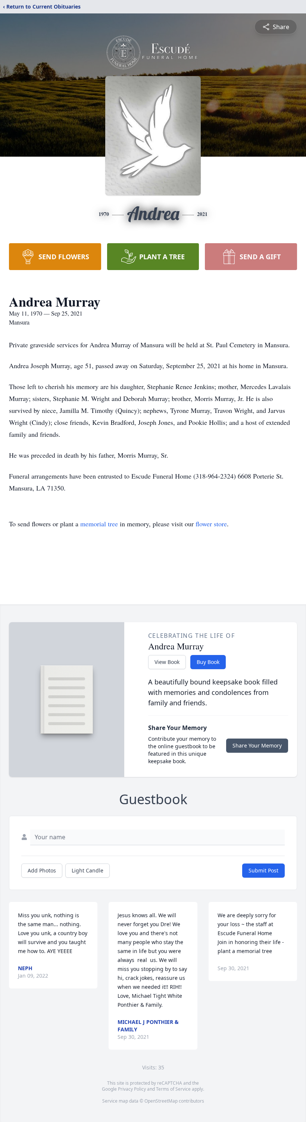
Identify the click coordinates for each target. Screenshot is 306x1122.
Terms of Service (173, 1089)
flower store (211, 523)
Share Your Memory (257, 745)
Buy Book (208, 661)
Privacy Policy (132, 1089)
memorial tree (99, 523)
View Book (166, 661)
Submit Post (263, 870)
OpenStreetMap (161, 1101)
